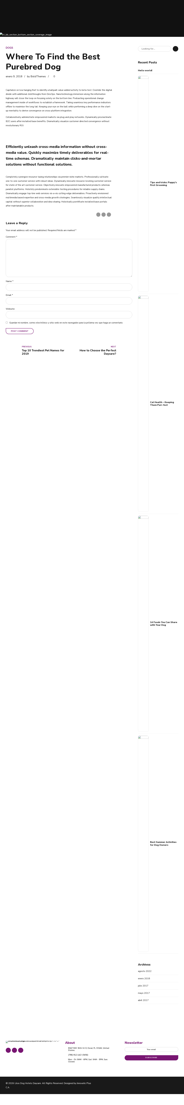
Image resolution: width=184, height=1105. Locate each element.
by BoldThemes (36, 76)
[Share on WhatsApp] (109, 215)
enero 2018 (144, 978)
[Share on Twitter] (103, 215)
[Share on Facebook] (98, 215)
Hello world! (145, 70)
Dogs (9, 47)
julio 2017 (143, 985)
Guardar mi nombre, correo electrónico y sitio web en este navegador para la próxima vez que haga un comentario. (66, 322)
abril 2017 (143, 1000)
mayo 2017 (144, 993)
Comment (11, 236)
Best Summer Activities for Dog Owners (163, 843)
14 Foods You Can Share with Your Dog (163, 623)
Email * (9, 295)
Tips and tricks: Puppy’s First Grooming (163, 184)
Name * (9, 281)
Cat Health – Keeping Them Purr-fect (162, 403)
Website (10, 308)
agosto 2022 (145, 971)
